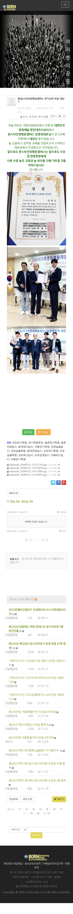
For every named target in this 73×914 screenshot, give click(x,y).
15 (47, 809)
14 (40, 809)
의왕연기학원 (42, 446)
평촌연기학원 (52, 442)
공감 (29, 432)
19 (31, 813)
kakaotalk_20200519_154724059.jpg (28, 474)
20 (38, 813)
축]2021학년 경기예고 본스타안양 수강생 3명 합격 (37, 780)
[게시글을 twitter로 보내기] (53, 482)
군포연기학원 (50, 450)
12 (26, 809)
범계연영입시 (34, 450)
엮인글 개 (27, 501)
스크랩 (44, 116)
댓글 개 (14, 501)
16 (54, 809)
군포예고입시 (25, 455)
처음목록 (13, 799)
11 (19, 809)
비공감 (44, 432)
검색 (37, 835)
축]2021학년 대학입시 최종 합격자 (28, 724)
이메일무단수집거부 (53, 863)
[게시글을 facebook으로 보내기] (58, 482)
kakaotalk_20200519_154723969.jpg (28, 471)
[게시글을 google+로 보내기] (63, 482)
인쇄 (34, 116)
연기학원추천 (35, 442)
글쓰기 (60, 799)
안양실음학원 (18, 450)
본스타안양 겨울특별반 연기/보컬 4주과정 (32, 712)
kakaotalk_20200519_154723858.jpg (28, 468)
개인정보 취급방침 (13, 863)
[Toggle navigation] (65, 4)
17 (61, 809)
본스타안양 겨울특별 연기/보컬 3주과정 (31, 737)
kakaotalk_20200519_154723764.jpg (28, 464)
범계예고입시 (25, 446)
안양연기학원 (19, 442)
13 (33, 809)
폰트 (53, 116)
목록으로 (13, 493)
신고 (25, 116)
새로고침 (27, 799)
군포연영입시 (42, 455)
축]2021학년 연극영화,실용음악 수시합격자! (34, 750)
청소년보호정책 (32, 863)
